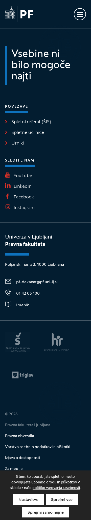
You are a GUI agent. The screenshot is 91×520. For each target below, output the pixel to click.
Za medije (14, 469)
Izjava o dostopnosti (22, 458)
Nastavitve (28, 500)
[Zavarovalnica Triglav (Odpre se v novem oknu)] (22, 375)
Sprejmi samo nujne (46, 513)
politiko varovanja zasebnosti (56, 488)
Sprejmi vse (62, 500)
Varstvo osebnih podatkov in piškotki (37, 447)
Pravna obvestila (19, 436)
